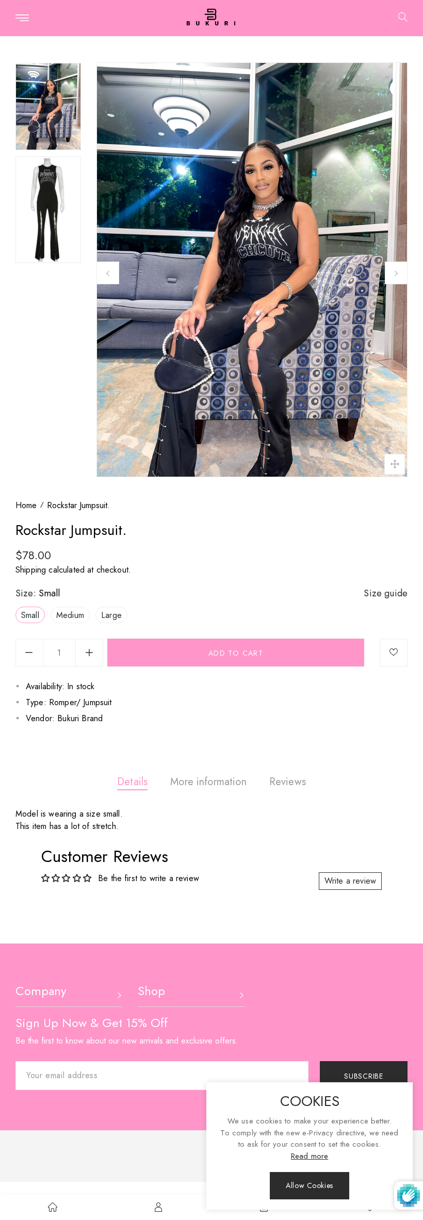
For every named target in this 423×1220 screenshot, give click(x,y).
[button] (399, 18)
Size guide (386, 593)
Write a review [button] (350, 881)
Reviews (287, 781)
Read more (309, 1156)
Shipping (30, 570)
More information (208, 781)
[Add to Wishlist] (394, 652)
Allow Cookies (309, 1185)
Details (132, 781)
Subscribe (363, 1076)
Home (26, 505)
